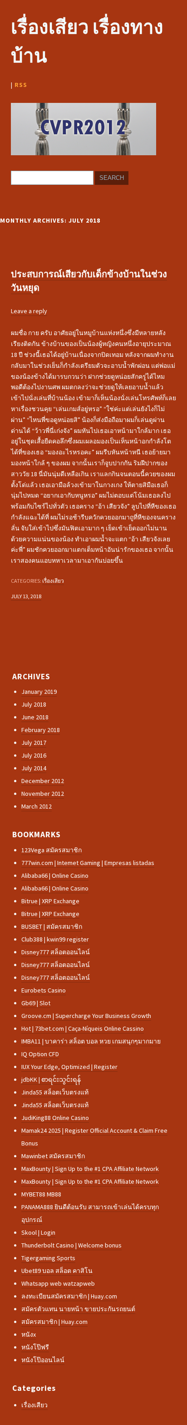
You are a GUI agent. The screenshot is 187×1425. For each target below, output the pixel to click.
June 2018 (35, 717)
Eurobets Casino (43, 990)
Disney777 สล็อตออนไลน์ (55, 952)
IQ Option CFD (40, 1054)
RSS (21, 85)
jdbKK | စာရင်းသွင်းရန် (51, 1079)
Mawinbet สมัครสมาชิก (53, 1156)
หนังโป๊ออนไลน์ (42, 1360)
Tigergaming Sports (48, 1258)
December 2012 (42, 781)
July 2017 (33, 742)
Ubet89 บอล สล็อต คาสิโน (57, 1271)
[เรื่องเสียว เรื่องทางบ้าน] (83, 153)
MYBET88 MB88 (41, 1194)
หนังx (28, 1334)
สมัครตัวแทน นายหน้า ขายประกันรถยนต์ (78, 1309)
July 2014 (33, 768)
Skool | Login (38, 1232)
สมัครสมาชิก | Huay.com (54, 1322)
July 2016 (33, 755)
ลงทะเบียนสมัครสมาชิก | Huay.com (69, 1296)
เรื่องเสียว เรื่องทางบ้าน (87, 41)
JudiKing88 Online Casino (55, 1118)
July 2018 (33, 704)
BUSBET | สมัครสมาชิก (51, 926)
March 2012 (36, 806)
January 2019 (39, 691)
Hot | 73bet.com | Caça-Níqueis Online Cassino (82, 1028)
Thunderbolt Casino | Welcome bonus (71, 1245)
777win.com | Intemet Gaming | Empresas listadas (87, 863)
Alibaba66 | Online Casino (55, 875)
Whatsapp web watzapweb (58, 1283)
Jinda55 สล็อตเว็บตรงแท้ (55, 1092)
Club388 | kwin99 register (55, 939)
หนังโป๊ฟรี (35, 1347)
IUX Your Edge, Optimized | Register (69, 1067)
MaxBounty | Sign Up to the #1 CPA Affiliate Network (90, 1169)
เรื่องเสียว (53, 580)
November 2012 (42, 793)
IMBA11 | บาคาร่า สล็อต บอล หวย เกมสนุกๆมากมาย (91, 1041)
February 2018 (40, 730)
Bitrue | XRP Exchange (50, 901)
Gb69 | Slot (35, 1003)
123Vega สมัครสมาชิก (51, 850)
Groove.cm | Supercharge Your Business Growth (86, 1016)
